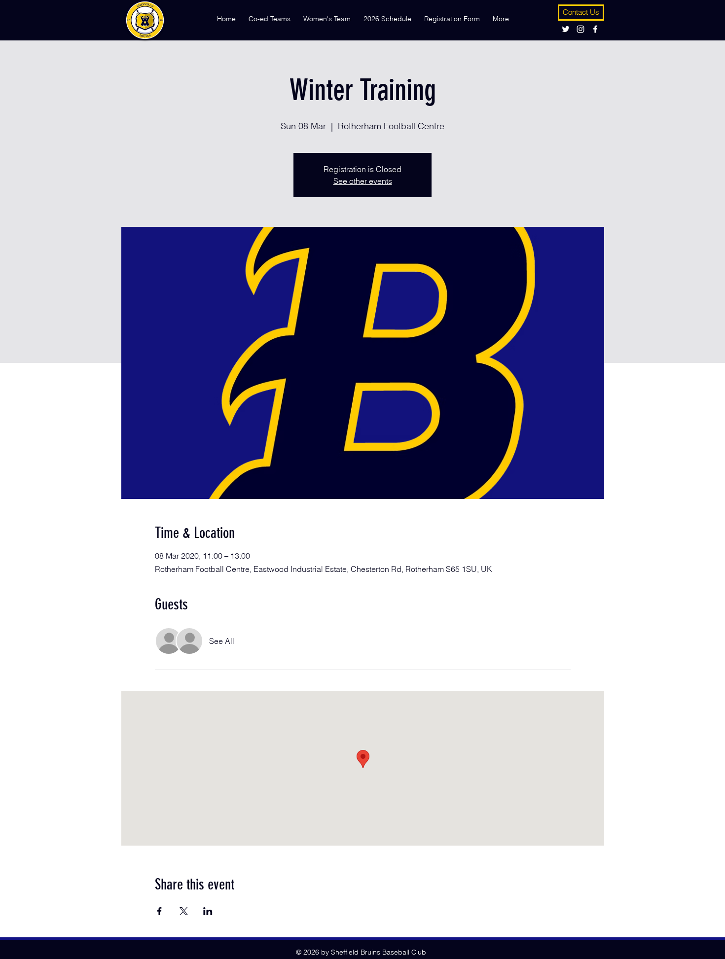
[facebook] (595, 29)
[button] (269, 14)
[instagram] (580, 29)
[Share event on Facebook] (159, 911)
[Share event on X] (183, 911)
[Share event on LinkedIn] (208, 911)
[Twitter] (566, 29)
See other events (362, 181)
